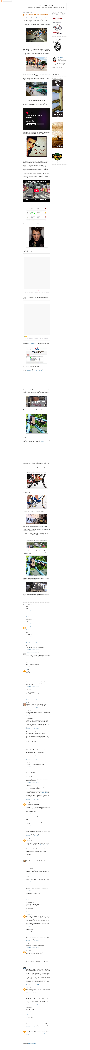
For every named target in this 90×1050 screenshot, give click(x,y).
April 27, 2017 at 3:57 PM (32, 856)
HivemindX (28, 914)
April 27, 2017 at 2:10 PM (32, 649)
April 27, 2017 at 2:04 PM (32, 616)
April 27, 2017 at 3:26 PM (32, 799)
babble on (28, 966)
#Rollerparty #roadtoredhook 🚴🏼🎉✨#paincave (34, 290)
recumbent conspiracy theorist (31, 652)
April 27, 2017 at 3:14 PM (32, 744)
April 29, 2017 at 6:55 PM (32, 1019)
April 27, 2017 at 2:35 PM (32, 699)
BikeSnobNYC (61, 57)
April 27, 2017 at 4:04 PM (32, 864)
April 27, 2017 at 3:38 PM (32, 813)
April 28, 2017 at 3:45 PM (32, 1004)
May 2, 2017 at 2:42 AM (32, 1036)
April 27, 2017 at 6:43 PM (32, 911)
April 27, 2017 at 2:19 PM (32, 666)
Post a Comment (26, 1039)
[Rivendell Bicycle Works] (57, 117)
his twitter (31, 223)
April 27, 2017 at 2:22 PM (32, 677)
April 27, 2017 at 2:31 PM (32, 686)
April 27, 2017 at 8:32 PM (32, 940)
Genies (27, 1029)
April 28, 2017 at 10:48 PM (32, 1011)
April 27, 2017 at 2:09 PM (32, 642)
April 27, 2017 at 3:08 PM (32, 728)
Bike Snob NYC (45, 5)
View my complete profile (58, 69)
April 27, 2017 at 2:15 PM (32, 659)
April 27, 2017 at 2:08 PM (32, 636)
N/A (27, 669)
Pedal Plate (42, 441)
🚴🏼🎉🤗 (25, 336)
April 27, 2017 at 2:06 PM (32, 623)
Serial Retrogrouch (29, 626)
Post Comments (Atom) (32, 1043)
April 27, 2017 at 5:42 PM (32, 899)
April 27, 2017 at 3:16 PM (32, 759)
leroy (27, 802)
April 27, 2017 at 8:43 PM (32, 947)
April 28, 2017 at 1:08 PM (32, 993)
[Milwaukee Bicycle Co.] (57, 148)
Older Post (48, 1041)
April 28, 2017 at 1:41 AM (32, 984)
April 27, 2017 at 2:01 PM (32, 610)
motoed (27, 987)
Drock (27, 950)
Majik (27, 1014)
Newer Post (25, 1041)
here (37, 45)
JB (26, 859)
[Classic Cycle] (57, 162)
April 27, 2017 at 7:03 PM (32, 926)
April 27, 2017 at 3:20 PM (32, 782)
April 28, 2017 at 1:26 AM (32, 963)
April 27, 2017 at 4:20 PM (32, 873)
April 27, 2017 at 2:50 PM (32, 707)
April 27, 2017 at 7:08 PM (32, 932)
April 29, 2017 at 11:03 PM (32, 1026)
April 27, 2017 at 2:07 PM (32, 629)
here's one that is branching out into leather (34, 370)
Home (37, 1041)
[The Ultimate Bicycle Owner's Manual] (57, 34)
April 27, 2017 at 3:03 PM (32, 715)
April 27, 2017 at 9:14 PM (32, 955)
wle (26, 702)
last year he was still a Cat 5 (33, 343)
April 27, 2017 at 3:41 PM (32, 825)
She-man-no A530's (44, 792)
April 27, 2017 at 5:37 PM (32, 890)
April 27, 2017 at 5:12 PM (32, 881)
